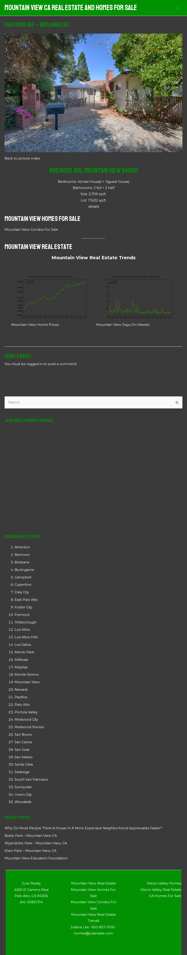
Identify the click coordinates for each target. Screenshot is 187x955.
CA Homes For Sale (165, 896)
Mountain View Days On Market (123, 325)
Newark (21, 690)
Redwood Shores (29, 727)
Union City (23, 795)
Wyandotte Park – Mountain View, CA (36, 843)
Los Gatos (23, 645)
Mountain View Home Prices (35, 325)
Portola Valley (26, 712)
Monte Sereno (27, 674)
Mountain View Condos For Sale (31, 230)
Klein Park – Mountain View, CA (30, 851)
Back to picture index (22, 158)
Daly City (22, 592)
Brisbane (22, 562)
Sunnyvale (23, 787)
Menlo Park (24, 652)
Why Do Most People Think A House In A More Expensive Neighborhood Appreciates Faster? (83, 828)
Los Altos (22, 630)
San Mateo (24, 757)
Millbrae (21, 660)
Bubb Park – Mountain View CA (31, 836)
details (93, 206)
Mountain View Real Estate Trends (94, 257)
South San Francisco (31, 779)
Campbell (23, 577)
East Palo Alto (26, 600)
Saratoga (22, 772)
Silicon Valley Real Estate (160, 890)
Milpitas (21, 667)
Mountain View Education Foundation (36, 858)
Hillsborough (25, 622)
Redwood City (26, 719)
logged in (35, 364)
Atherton (22, 547)
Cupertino (23, 585)
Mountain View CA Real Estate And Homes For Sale (71, 7)
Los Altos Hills (26, 637)
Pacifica (21, 697)
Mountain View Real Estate (38, 246)
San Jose (22, 750)
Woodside (23, 802)
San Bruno (23, 735)
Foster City (23, 607)
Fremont (22, 615)
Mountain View (27, 682)
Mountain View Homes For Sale (43, 218)
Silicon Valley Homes (164, 883)
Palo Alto (22, 705)
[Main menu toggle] (177, 8)
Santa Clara (24, 764)
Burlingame (24, 570)
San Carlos (23, 742)
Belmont (22, 555)
